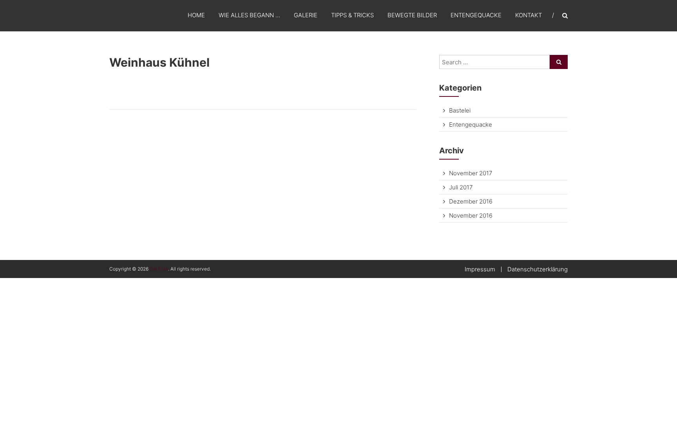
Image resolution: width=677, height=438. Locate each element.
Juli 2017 (460, 187)
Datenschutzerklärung (537, 269)
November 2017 (470, 173)
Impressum (480, 269)
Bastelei (460, 110)
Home (196, 15)
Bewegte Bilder (412, 15)
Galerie (305, 15)
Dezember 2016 (470, 201)
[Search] (559, 62)
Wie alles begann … (249, 15)
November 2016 (470, 215)
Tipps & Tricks (352, 15)
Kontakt (528, 15)
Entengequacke (476, 15)
